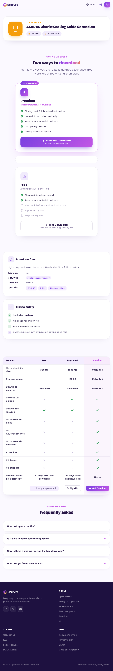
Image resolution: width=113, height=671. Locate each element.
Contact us (9, 634)
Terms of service (68, 634)
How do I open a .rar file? (21, 526)
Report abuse (10, 644)
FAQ (5, 639)
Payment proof (67, 611)
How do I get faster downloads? (25, 563)
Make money (66, 606)
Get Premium (99, 488)
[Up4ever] (10, 4)
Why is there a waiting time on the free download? (35, 551)
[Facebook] (6, 609)
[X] (13, 609)
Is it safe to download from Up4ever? (28, 538)
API (60, 621)
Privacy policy (66, 639)
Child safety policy (69, 649)
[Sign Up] (107, 4)
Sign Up (74, 488)
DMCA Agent (10, 649)
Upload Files (65, 596)
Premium (63, 616)
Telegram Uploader (69, 601)
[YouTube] (20, 609)
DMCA (62, 644)
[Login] (100, 4)
